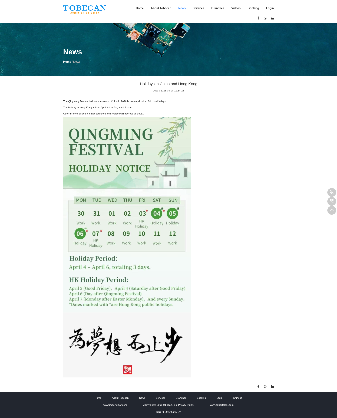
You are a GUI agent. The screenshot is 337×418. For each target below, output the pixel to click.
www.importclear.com (115, 404)
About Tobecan (161, 8)
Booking (253, 8)
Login (270, 8)
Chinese (237, 397)
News (182, 8)
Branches (217, 8)
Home (140, 8)
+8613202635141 (331, 192)
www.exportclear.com (222, 404)
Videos (236, 8)
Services (198, 8)
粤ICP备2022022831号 (168, 411)
